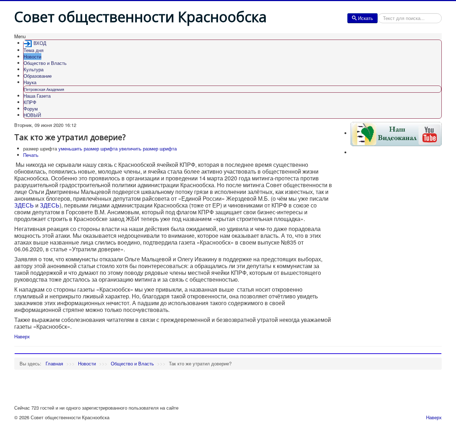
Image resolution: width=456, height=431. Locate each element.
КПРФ (30, 102)
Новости (32, 56)
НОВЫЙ (32, 115)
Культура (33, 69)
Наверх (22, 336)
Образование (38, 75)
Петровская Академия (44, 89)
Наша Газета (37, 95)
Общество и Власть (45, 63)
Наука (30, 82)
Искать (365, 18)
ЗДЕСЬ (24, 205)
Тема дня (33, 50)
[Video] (396, 133)
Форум (31, 108)
